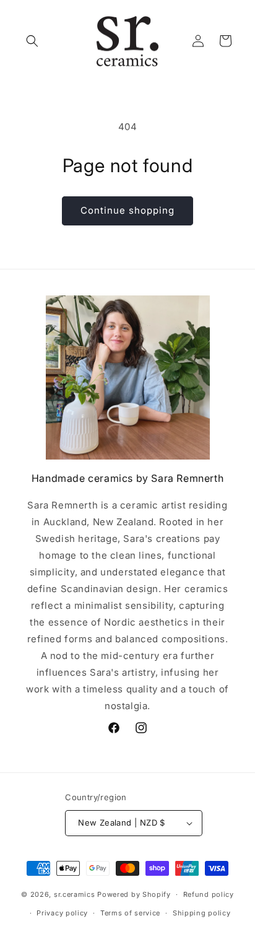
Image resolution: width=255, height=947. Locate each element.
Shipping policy (202, 913)
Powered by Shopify (134, 894)
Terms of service (130, 913)
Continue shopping (127, 210)
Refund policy (208, 894)
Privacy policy (62, 913)
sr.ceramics (74, 894)
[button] (32, 41)
